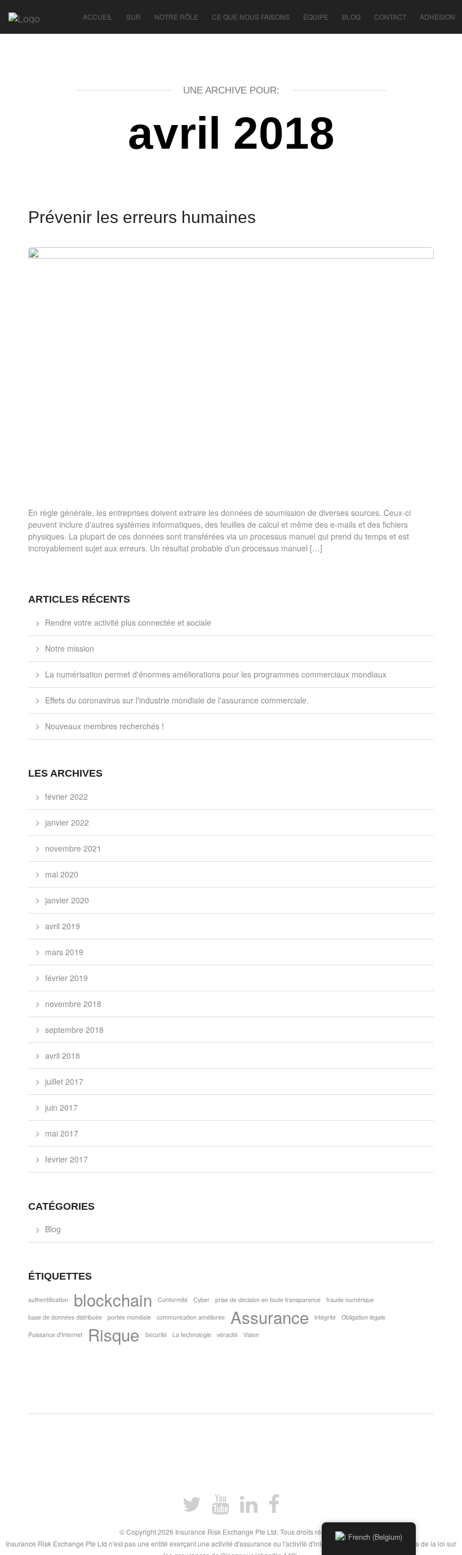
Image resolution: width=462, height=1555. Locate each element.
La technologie (191, 1334)
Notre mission (69, 648)
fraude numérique (350, 1299)
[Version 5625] (20, 14)
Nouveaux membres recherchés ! (104, 726)
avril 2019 (62, 926)
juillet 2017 (64, 1081)
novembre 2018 (73, 1003)
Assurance (269, 1320)
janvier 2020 (67, 900)
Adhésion (437, 16)
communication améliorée (191, 1317)
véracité (227, 1334)
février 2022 (66, 796)
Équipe (315, 16)
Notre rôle (176, 16)
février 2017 (66, 1159)
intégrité (325, 1317)
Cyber (201, 1299)
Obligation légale (363, 1317)
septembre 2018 (74, 1029)
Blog (351, 16)
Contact (390, 16)
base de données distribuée (65, 1317)
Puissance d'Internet (55, 1334)
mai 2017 (61, 1133)
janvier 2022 (67, 822)
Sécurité (156, 1334)
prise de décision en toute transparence (268, 1299)
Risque (113, 1337)
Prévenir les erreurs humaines (142, 217)
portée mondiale (129, 1317)
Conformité (173, 1299)
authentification (48, 1299)
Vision (251, 1334)
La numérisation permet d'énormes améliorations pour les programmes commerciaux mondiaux (216, 674)
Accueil (98, 16)
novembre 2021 (73, 848)
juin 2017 (61, 1107)
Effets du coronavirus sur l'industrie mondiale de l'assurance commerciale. (177, 700)
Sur (133, 16)
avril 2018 (62, 1055)
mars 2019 (64, 951)
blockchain (113, 1302)
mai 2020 (61, 874)
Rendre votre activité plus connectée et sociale (128, 622)
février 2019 (66, 977)
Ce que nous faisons (251, 16)
